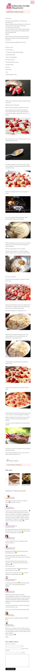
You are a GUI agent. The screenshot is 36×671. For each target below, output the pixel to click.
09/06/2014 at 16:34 (10, 625)
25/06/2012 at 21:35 (10, 549)
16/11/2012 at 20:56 (9, 580)
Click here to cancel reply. (10, 643)
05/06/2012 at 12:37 (10, 508)
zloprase (16, 642)
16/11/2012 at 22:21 (9, 592)
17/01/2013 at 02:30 (10, 615)
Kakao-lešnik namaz (13, 485)
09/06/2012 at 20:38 (10, 527)
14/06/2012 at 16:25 (10, 538)
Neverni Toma (11, 525)
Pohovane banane (26, 485)
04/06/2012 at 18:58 (10, 498)
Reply (6, 504)
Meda (9, 507)
